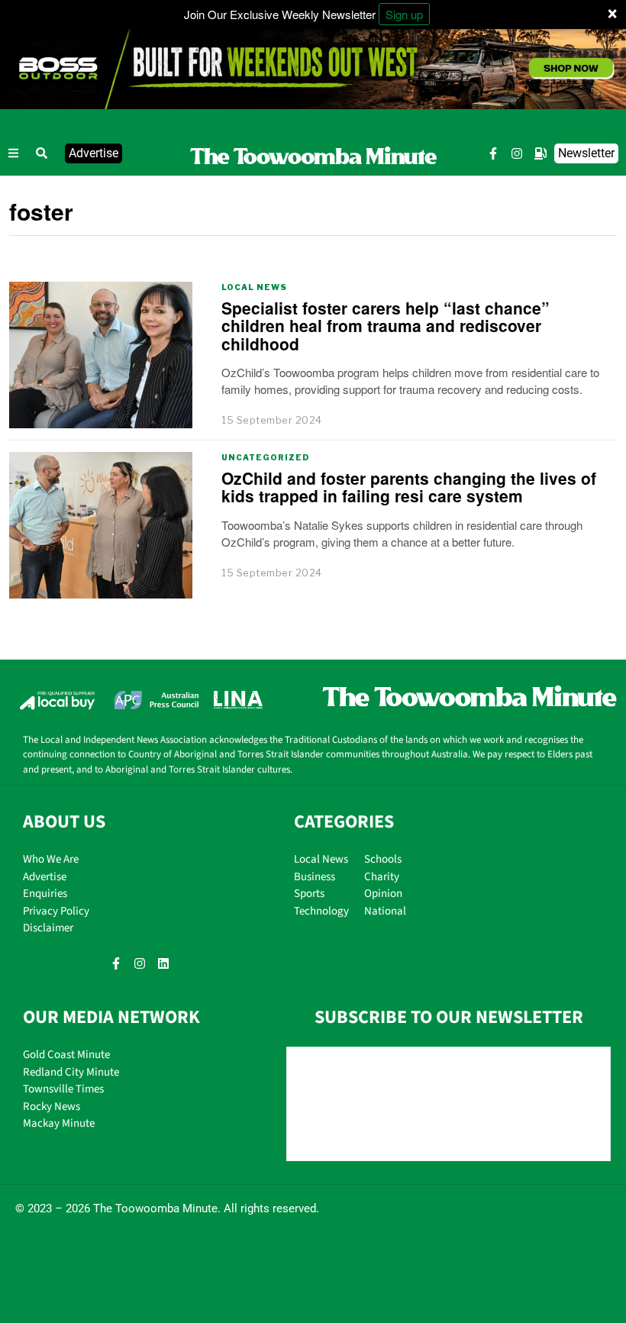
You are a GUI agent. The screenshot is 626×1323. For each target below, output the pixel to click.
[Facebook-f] (493, 153)
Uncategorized (265, 457)
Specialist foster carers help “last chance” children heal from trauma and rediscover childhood (385, 325)
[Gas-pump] (540, 153)
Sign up (404, 14)
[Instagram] (517, 153)
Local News (254, 287)
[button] (42, 153)
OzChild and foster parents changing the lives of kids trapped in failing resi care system (408, 486)
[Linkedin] (163, 963)
